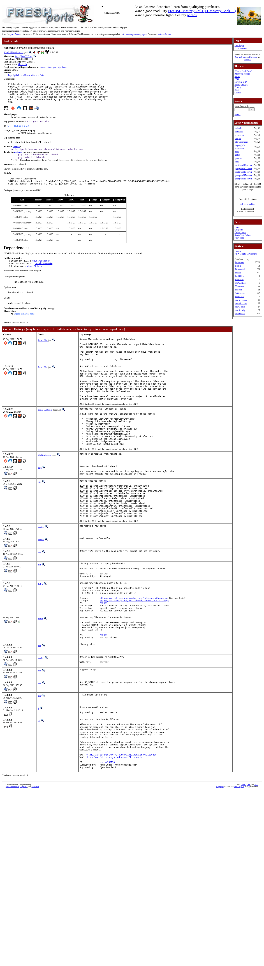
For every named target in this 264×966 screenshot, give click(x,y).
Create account (241, 48)
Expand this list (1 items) (24, 314)
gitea (237, 161)
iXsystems (253, 57)
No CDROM (240, 283)
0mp (39, 467)
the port (16, 146)
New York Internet (241, 57)
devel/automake (43, 263)
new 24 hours (241, 300)
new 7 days (240, 307)
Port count (239, 262)
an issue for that (164, 34)
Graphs (238, 251)
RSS (256, 785)
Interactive (239, 296)
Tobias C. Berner (45, 410)
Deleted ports (240, 232)
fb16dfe (22, 64)
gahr (39, 696)
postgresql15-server (243, 168)
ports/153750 (107, 762)
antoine (41, 527)
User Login (239, 45)
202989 (103, 603)
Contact (238, 92)
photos (192, 15)
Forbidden (239, 276)
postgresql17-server (243, 175)
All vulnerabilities (247, 204)
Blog (237, 90)
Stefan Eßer (43, 340)
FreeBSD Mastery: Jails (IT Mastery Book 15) (202, 11)
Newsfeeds (239, 238)
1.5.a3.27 (8, 52)
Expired (238, 289)
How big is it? (241, 82)
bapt (39, 645)
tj (38, 708)
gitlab (237, 155)
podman (238, 158)
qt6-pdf (238, 138)
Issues (237, 76)
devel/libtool (35, 266)
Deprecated (240, 269)
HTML (243, 785)
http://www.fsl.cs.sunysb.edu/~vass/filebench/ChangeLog (134, 598)
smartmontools (46, 67)
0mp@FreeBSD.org (24, 56)
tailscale (238, 128)
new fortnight (241, 310)
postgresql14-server (243, 165)
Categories (239, 229)
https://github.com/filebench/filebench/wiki (26, 75)
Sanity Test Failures (243, 235)
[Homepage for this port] (6, 109)
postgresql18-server (243, 178)
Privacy (238, 87)
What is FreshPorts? (243, 71)
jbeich (40, 584)
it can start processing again (135, 34)
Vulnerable (239, 286)
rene (39, 482)
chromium (239, 135)
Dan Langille (239, 787)
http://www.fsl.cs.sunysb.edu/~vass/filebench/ (114, 757)
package (18, 152)
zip (59, 67)
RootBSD (247, 60)
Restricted (239, 279)
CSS (248, 785)
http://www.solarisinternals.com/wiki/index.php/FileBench (121, 755)
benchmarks (17, 52)
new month (240, 313)
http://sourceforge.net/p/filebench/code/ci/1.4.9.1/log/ (134, 600)
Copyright (220, 787)
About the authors (242, 74)
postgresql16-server (243, 172)
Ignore (238, 272)
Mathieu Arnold (44, 455)
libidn (64, 67)
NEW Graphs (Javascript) (246, 254)
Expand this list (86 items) (18, 126)
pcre (55, 67)
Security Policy (241, 84)
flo (39, 720)
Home (237, 227)
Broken (238, 266)
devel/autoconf (41, 261)
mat (39, 564)
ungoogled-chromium (240, 146)
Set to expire (240, 293)
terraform (239, 131)
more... (237, 114)
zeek (237, 151)
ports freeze (15, 34)
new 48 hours (241, 303)
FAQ (237, 79)
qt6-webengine (241, 142)
